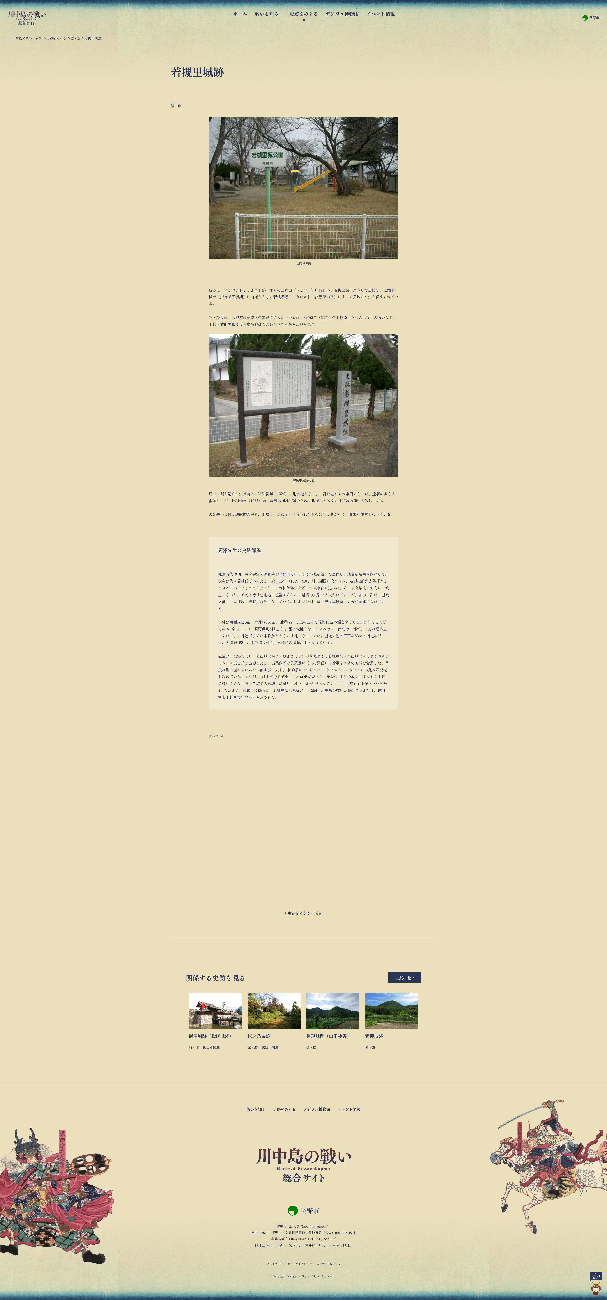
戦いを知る (267, 13)
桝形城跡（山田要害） (328, 1036)
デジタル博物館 (342, 13)
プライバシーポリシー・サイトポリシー (290, 1263)
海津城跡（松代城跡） (211, 1036)
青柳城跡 (374, 1036)
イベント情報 (380, 13)
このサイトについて (328, 1263)
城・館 (176, 105)
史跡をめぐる (304, 13)
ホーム (240, 13)
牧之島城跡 (259, 1036)
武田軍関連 (211, 1047)
